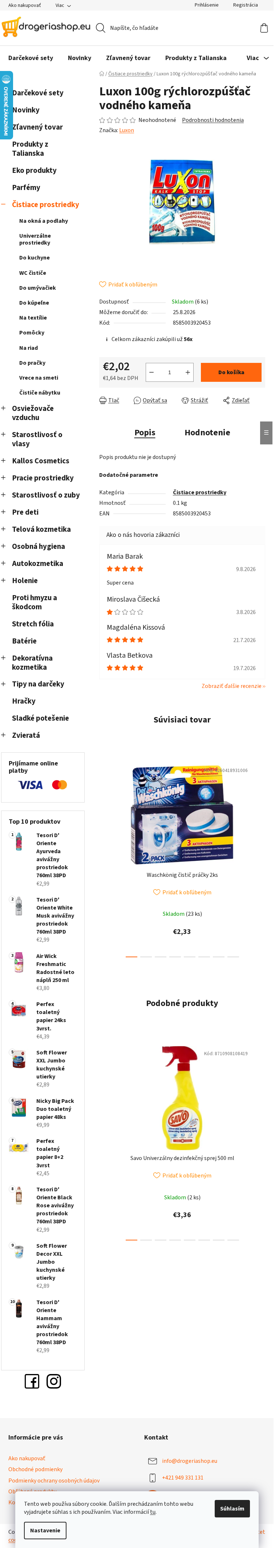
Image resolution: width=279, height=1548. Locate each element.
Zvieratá (26, 735)
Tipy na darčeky (38, 684)
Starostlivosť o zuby (46, 495)
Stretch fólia (33, 624)
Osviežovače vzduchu (33, 413)
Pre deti (25, 512)
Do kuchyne (34, 258)
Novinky (26, 110)
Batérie (24, 641)
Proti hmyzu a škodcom (34, 602)
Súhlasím (232, 1509)
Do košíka (231, 372)
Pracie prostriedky (43, 478)
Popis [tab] (144, 432)
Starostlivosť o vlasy (37, 439)
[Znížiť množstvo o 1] (151, 372)
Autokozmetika (37, 563)
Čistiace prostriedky (45, 204)
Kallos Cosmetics (40, 461)
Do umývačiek (37, 288)
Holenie (25, 580)
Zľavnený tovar (37, 127)
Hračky (24, 701)
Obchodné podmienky (35, 1469)
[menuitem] (30, 58)
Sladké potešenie (40, 718)
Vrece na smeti (38, 378)
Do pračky (32, 363)
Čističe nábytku (39, 393)
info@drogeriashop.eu (189, 1461)
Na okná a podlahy (43, 221)
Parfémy (26, 187)
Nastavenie (45, 1531)
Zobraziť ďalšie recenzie (232, 686)
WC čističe (32, 273)
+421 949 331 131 (182, 1478)
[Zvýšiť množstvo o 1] (187, 372)
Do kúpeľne (34, 303)
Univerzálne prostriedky (35, 239)
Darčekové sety (38, 93)
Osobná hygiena (38, 546)
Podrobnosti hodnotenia (213, 120)
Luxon (126, 130)
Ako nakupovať (24, 5)
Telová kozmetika (41, 529)
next (259, 858)
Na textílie (33, 318)
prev (105, 858)
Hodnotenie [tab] (207, 432)
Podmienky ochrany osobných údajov (54, 1481)
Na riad (28, 348)
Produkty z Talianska (30, 149)
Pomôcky (31, 333)
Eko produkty (34, 170)
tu (152, 1512)
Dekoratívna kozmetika (32, 663)
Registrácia (245, 5)
